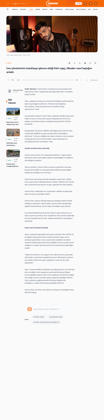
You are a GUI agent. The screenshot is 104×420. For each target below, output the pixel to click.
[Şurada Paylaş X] (74, 63)
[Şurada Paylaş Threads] (90, 63)
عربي (12, 3)
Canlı (78, 3)
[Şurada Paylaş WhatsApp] (80, 63)
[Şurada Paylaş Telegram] (85, 63)
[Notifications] (96, 4)
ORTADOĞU (23, 9)
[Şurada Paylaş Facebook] (69, 63)
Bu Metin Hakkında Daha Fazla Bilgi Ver (46, 322)
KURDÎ (23, 3)
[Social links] (8, 3)
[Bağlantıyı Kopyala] (95, 63)
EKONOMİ (37, 9)
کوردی (26, 3)
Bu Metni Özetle (38, 317)
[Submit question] (29, 309)
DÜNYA (31, 9)
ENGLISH (19, 3)
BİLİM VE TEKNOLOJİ (81, 9)
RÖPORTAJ (44, 9)
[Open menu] (7, 9)
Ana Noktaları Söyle (55, 317)
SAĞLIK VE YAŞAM (69, 9)
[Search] (85, 4)
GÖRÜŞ (51, 9)
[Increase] (87, 80)
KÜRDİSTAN (15, 9)
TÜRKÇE (15, 3)
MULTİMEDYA (96, 9)
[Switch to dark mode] (90, 4)
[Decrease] (82, 80)
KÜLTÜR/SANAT (59, 9)
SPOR (89, 9)
